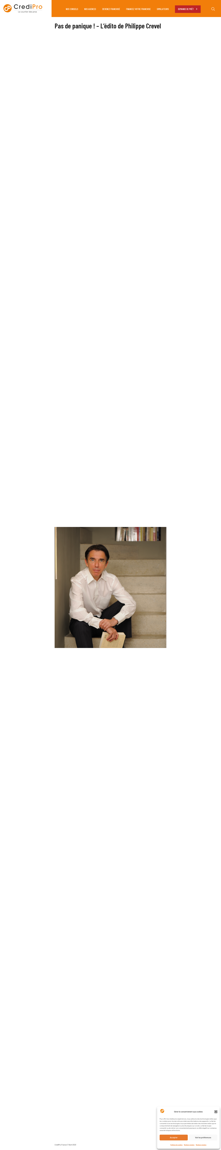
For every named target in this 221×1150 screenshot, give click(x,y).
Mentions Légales (189, 1145)
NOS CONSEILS (72, 8)
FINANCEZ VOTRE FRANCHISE (138, 8)
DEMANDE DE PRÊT (186, 8)
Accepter (174, 1137)
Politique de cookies (176, 1145)
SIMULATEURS (163, 8)
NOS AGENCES (90, 8)
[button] (216, 1111)
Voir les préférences (203, 1137)
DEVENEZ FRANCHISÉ (111, 8)
